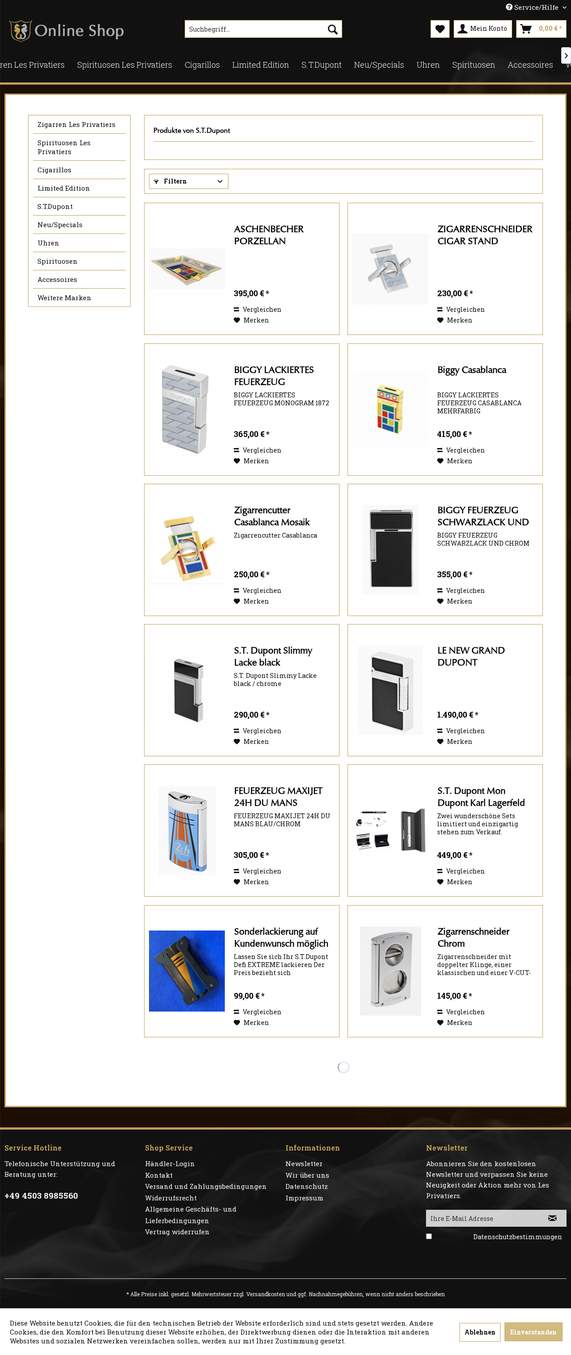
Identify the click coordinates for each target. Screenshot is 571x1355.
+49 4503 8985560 (41, 1195)
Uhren (48, 242)
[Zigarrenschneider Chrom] (390, 971)
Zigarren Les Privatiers (76, 124)
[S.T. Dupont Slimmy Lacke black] (187, 690)
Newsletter (304, 1163)
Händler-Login (170, 1163)
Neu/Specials (60, 224)
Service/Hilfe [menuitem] (536, 7)
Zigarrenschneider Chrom (473, 937)
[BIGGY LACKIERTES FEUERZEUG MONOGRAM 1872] (187, 409)
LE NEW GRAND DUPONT (471, 656)
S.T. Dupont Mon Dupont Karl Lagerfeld (481, 796)
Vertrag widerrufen (177, 1231)
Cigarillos (54, 169)
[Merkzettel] (440, 29)
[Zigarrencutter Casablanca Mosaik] (187, 550)
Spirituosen (57, 261)
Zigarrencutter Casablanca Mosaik (272, 516)
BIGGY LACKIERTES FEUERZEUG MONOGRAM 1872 (275, 376)
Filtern (174, 181)
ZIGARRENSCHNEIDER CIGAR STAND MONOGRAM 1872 (485, 236)
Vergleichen (261, 309)
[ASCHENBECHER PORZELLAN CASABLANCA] (187, 269)
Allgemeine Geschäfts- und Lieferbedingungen (190, 1214)
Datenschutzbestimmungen (517, 1237)
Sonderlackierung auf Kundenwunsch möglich (281, 937)
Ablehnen (480, 1332)
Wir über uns (307, 1175)
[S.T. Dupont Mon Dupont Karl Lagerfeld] (390, 830)
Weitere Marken (64, 297)
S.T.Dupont (55, 206)
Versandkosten (265, 1294)
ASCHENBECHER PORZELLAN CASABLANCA (269, 236)
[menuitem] (263, 29)
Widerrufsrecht (171, 1197)
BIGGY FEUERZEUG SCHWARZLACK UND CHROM (483, 517)
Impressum (304, 1197)
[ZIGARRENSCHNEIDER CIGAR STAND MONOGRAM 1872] (390, 269)
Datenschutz (307, 1186)
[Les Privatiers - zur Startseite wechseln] (66, 31)
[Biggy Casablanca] (390, 409)
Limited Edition (63, 188)
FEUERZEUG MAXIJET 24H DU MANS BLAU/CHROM (278, 797)
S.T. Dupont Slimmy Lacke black (273, 656)
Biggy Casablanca (472, 369)
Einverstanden (533, 1332)
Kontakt (159, 1175)
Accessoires (57, 279)
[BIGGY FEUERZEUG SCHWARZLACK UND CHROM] (390, 550)
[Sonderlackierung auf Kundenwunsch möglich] (187, 971)
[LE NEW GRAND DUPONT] (390, 690)
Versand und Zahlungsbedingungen (206, 1186)
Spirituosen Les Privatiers (64, 147)
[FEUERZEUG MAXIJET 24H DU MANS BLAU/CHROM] (187, 830)
